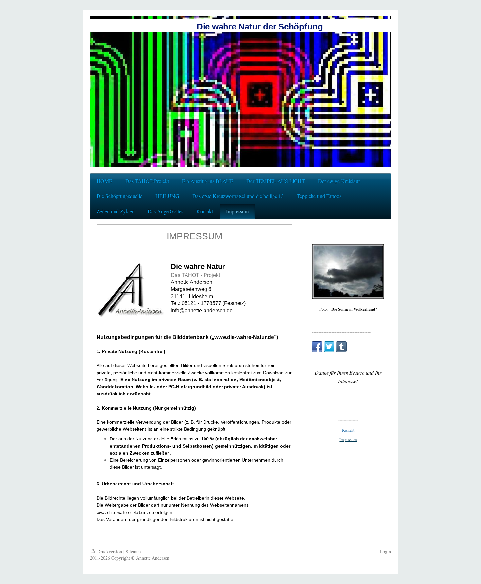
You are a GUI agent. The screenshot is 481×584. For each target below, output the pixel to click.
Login (385, 551)
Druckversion (109, 551)
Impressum (348, 439)
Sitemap (133, 551)
